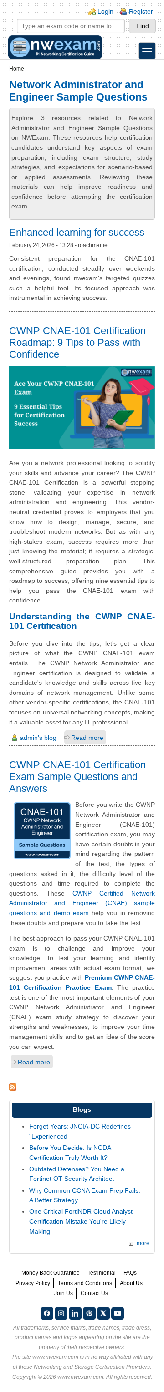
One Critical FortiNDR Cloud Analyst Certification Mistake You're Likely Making (81, 1221)
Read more (87, 737)
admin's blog (38, 737)
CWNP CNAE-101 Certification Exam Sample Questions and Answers (77, 776)
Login (105, 11)
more (143, 1243)
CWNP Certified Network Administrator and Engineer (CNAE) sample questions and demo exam (82, 903)
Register (141, 11)
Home (16, 69)
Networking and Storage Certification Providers (92, 1367)
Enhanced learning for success (76, 232)
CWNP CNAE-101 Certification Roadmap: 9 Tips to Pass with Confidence (77, 342)
